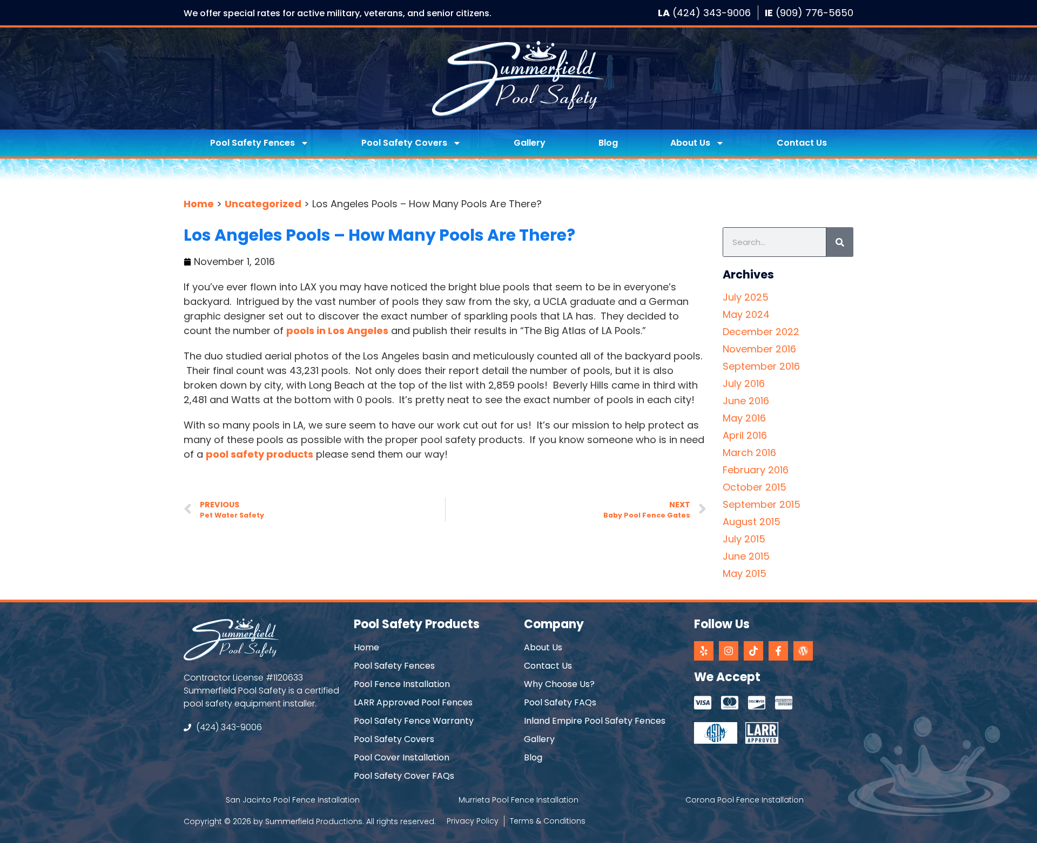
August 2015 (751, 521)
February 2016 (756, 470)
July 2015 (744, 539)
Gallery (530, 143)
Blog (608, 143)
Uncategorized (263, 203)
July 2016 (744, 383)
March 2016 (749, 452)
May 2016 (744, 418)
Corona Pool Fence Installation (744, 799)
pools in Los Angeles (337, 330)
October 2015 (754, 487)
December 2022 (761, 331)
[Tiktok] (753, 651)
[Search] (839, 242)
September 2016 (761, 366)
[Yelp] (703, 651)
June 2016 (746, 400)
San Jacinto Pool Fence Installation (293, 799)
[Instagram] (728, 651)
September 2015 (761, 504)
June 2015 (746, 556)
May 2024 (746, 314)
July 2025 (746, 297)
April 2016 (745, 435)
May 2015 (744, 573)
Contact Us (802, 143)
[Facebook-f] (778, 651)
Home (199, 203)
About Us (690, 143)
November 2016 (759, 349)
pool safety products (259, 454)
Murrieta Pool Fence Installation (518, 799)
